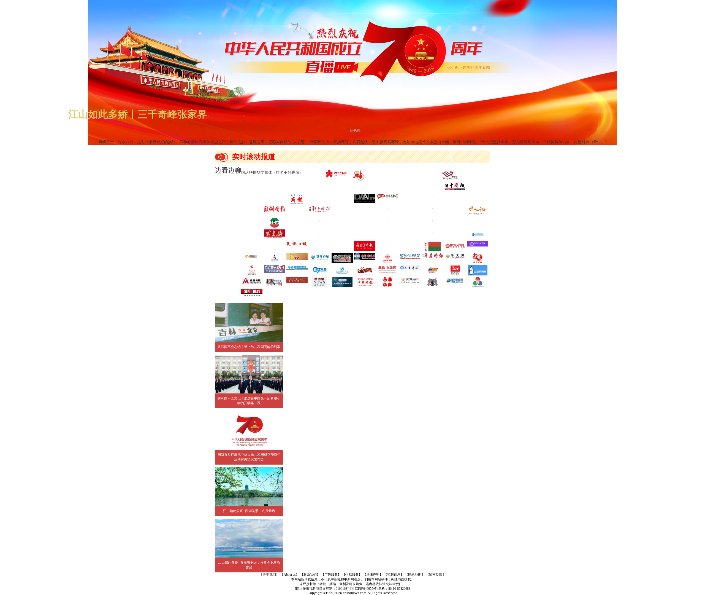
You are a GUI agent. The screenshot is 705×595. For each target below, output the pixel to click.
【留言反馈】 (436, 575)
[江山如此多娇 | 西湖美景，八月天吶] (249, 486)
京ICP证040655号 (363, 589)
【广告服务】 (331, 575)
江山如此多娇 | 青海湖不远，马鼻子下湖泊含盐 (249, 565)
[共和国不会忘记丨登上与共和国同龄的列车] (249, 322)
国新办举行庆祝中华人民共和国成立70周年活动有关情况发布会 (249, 457)
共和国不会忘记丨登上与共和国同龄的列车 (249, 347)
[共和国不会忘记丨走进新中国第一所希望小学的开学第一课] (249, 374)
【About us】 (289, 575)
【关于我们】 (269, 575)
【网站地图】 (415, 575)
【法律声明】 (373, 575)
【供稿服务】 (352, 575)
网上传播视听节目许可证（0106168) (322, 589)
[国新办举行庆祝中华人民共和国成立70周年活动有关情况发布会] (249, 430)
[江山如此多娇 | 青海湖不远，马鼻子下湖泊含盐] (249, 538)
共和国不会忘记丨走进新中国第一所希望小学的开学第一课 (249, 400)
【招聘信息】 (394, 575)
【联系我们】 (310, 575)
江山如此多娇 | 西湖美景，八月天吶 (249, 511)
